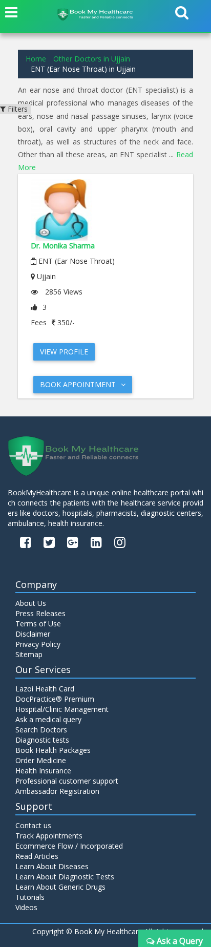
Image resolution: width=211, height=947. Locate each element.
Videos (26, 907)
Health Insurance (43, 770)
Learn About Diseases (52, 866)
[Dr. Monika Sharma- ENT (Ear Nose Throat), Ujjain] (105, 210)
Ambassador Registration (57, 791)
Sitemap (29, 654)
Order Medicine (40, 760)
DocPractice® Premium (54, 699)
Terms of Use (38, 623)
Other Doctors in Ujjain (91, 59)
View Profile (64, 351)
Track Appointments (48, 835)
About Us (30, 603)
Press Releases (40, 613)
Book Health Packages (53, 750)
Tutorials (30, 897)
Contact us (33, 825)
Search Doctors (41, 729)
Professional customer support (66, 781)
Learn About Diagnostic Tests (64, 876)
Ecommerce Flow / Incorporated (69, 846)
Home (36, 59)
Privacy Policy (37, 644)
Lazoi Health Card (44, 688)
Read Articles (36, 856)
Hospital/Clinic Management (62, 709)
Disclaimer (32, 634)
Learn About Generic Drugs (60, 887)
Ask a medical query (48, 719)
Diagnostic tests (42, 740)
